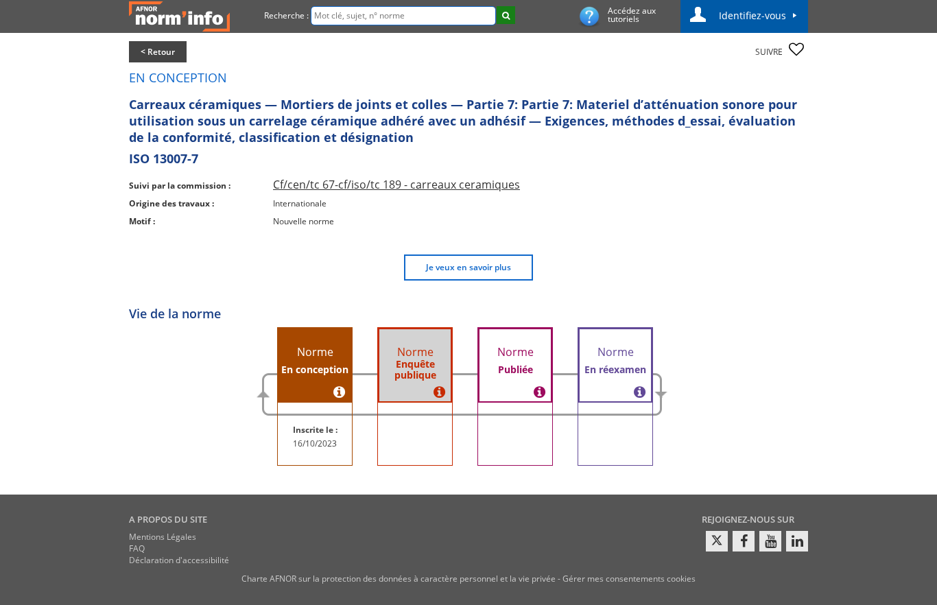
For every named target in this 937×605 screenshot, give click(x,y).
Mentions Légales (162, 537)
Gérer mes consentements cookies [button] (629, 578)
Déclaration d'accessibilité (179, 560)
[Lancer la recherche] (506, 15)
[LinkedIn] (797, 541)
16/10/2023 (315, 443)
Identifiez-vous (752, 15)
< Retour (158, 52)
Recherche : (286, 15)
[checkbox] (796, 49)
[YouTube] (770, 541)
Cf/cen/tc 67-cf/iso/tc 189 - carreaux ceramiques (396, 184)
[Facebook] (744, 541)
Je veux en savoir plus (468, 267)
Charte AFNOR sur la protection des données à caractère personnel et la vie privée (398, 578)
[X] (717, 541)
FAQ (137, 548)
